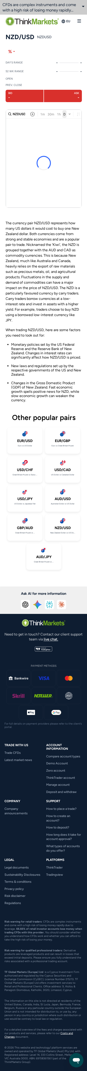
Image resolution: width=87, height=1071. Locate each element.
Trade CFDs (12, 753)
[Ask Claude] (61, 604)
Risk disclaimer (14, 896)
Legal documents (16, 867)
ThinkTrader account (60, 778)
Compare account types (63, 756)
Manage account (58, 785)
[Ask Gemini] (37, 604)
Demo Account (57, 763)
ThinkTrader (54, 867)
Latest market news (18, 760)
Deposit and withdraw (61, 792)
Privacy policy (14, 889)
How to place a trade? (61, 809)
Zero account (55, 770)
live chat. (51, 639)
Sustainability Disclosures (22, 875)
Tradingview (54, 875)
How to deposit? (57, 827)
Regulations (12, 903)
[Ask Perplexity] (49, 604)
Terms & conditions (17, 882)
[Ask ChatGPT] (25, 604)
